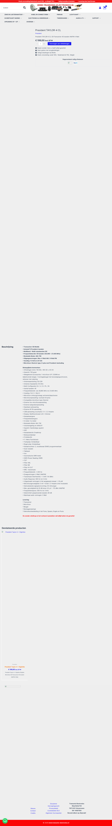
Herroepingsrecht (53, 806)
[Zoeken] (24, 7)
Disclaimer (53, 804)
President (38, 33)
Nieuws (33, 808)
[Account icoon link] (100, 8)
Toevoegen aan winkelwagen (59, 44)
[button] (23, 14)
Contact (33, 811)
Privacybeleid (53, 808)
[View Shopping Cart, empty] (106, 7)
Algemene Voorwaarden (54, 813)
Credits (33, 813)
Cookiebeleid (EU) (54, 811)
